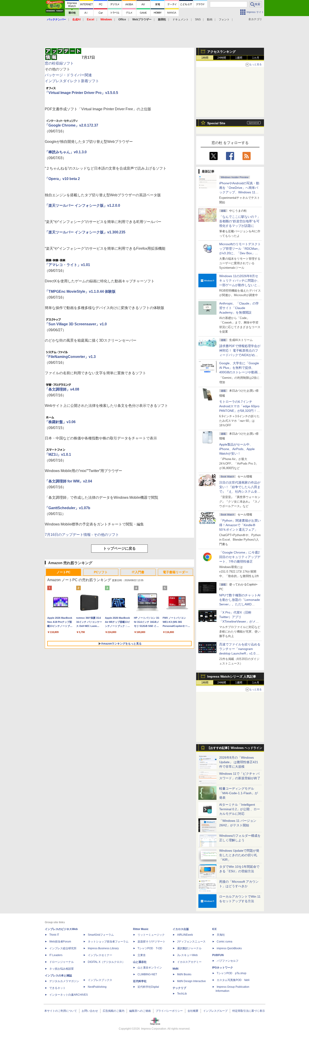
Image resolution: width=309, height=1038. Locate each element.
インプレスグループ (215, 1010)
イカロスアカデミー (189, 962)
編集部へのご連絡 (140, 1010)
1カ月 (255, 57)
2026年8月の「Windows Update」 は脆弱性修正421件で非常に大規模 (238, 762)
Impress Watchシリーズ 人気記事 (231, 676)
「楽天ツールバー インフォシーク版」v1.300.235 (85, 232)
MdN (175, 968)
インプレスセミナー (100, 955)
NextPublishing (97, 986)
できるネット (57, 988)
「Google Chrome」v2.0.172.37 (71, 125)
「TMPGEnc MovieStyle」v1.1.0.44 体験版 (80, 291)
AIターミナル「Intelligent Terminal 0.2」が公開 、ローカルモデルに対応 (239, 809)
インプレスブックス (100, 980)
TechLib (182, 993)
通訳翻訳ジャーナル (189, 948)
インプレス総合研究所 (62, 948)
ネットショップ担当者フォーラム (108, 941)
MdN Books (184, 974)
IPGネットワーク (222, 967)
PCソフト (101, 572)
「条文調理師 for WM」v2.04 (68, 481)
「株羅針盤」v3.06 (60, 422)
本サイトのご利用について (60, 1010)
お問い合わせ (90, 1010)
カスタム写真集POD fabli (233, 980)
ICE (214, 929)
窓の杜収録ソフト (59, 63)
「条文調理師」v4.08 (62, 389)
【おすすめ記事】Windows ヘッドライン (234, 748)
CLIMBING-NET (147, 974)
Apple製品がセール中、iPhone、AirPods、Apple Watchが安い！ (237, 449)
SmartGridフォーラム (101, 934)
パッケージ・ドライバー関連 (68, 75)
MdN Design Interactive (191, 981)
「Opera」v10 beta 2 (62, 179)
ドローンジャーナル (61, 962)
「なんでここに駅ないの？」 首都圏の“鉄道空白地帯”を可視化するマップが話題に (241, 221)
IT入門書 (138, 572)
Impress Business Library (103, 948)
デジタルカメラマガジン (64, 981)
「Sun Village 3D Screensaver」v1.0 (76, 324)
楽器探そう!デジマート (151, 941)
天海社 (221, 934)
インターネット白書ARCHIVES (68, 994)
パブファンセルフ (227, 960)
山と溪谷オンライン (150, 967)
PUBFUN (218, 955)
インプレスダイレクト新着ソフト (72, 81)
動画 (209, 19)
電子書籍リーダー (175, 572)
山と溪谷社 (140, 962)
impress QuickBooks (229, 948)
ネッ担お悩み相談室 (61, 968)
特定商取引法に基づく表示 (248, 1010)
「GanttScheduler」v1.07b (67, 508)
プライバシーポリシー (169, 1010)
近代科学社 (140, 981)
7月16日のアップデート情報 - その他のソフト (82, 535)
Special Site (216, 123)
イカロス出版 (181, 929)
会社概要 (193, 1010)
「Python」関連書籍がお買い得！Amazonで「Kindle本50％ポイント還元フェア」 (240, 525)
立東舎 (142, 955)
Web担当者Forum (60, 941)
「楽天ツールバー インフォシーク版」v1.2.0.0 (82, 205)
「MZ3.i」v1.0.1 (58, 454)
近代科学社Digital (148, 986)
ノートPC (63, 572)
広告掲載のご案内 (113, 1010)
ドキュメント (180, 19)
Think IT (54, 934)
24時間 (221, 57)
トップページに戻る (119, 548)
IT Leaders (55, 955)
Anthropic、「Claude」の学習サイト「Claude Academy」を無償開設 (239, 308)
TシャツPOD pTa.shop (231, 973)
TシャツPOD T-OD (150, 948)
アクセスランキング (221, 51)
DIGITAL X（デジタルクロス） (106, 962)
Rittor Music (141, 929)
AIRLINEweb (185, 934)
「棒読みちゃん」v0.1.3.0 (66, 152)
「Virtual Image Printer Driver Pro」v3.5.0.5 (81, 93)
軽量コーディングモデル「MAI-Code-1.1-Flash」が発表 (238, 793)
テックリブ (179, 988)
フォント (224, 19)
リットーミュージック (151, 934)
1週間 (238, 57)
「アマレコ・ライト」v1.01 (67, 265)
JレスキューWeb (187, 955)
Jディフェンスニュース (191, 941)
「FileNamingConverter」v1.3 (70, 357)
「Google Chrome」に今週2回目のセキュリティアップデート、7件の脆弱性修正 (239, 557)
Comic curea (224, 941)
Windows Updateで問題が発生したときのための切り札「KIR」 (239, 855)
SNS (198, 19)
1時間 (204, 57)
